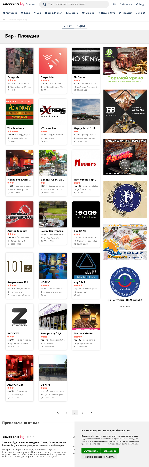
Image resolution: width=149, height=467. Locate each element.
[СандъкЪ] (19, 71)
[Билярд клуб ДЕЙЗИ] (53, 327)
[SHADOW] (19, 327)
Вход (141, 4)
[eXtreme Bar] (53, 122)
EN (114, 4)
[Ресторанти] (13, 4)
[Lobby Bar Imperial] (53, 223)
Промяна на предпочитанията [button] (99, 457)
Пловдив (30, 4)
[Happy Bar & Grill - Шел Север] (86, 122)
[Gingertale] (53, 71)
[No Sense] (86, 71)
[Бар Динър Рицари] (53, 173)
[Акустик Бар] (19, 378)
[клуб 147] (86, 276)
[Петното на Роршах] (86, 173)
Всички (140, 13)
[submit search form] (44, 4)
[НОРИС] (53, 276)
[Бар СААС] (86, 224)
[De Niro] (53, 378)
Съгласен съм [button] (91, 451)
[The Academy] (19, 122)
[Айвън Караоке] (19, 224)
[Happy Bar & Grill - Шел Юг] (19, 173)
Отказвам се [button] (109, 451)
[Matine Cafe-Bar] (86, 327)
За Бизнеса (126, 4)
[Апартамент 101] (19, 276)
